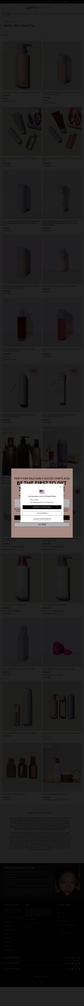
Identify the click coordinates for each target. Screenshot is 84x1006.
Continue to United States (42, 507)
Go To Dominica (42, 513)
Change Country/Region (42, 518)
